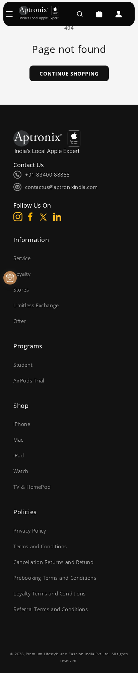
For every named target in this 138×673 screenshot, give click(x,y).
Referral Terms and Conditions (50, 609)
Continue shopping (69, 73)
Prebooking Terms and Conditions (54, 577)
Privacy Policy (29, 530)
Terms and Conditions (40, 546)
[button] (12, 14)
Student (22, 364)
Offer (19, 321)
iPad (18, 455)
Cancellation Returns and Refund (53, 562)
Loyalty (21, 273)
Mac (18, 439)
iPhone (21, 424)
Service (21, 258)
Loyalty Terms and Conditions (49, 593)
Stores (21, 289)
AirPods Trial (28, 380)
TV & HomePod (32, 486)
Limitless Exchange (36, 305)
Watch (20, 471)
